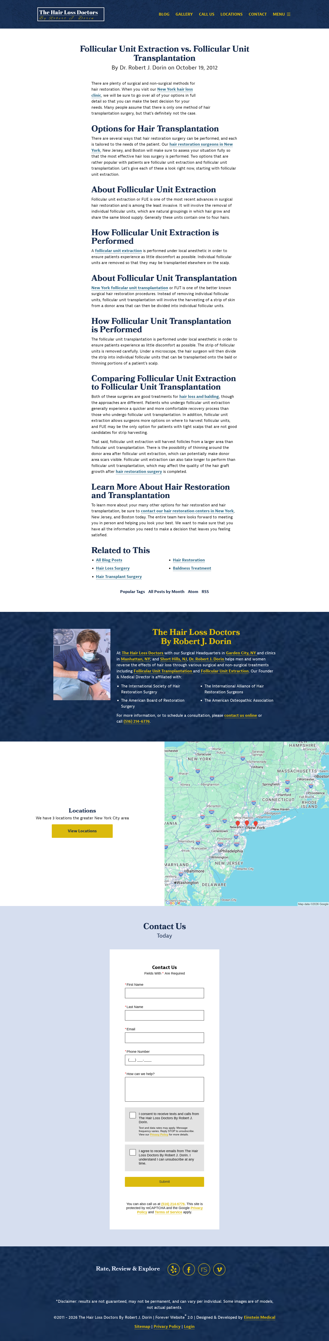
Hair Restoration (189, 560)
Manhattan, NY (135, 659)
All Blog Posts (109, 560)
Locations (231, 14)
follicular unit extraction (118, 250)
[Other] (174, 1269)
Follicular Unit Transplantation (163, 671)
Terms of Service (168, 1212)
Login (189, 1326)
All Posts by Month (166, 591)
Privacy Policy (159, 1134)
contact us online (240, 715)
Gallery (184, 14)
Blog (164, 14)
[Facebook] (189, 1269)
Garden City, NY (241, 653)
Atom (193, 591)
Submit (164, 1182)
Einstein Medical (259, 1317)
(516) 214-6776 (173, 1204)
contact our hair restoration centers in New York (187, 510)
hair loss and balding (199, 396)
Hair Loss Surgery (113, 568)
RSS (205, 591)
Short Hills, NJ (173, 659)
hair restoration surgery (139, 471)
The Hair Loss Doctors (143, 653)
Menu (279, 14)
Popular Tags (132, 591)
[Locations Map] (246, 823)
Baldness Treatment (192, 568)
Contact (258, 14)
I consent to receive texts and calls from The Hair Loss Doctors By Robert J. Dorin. (169, 1124)
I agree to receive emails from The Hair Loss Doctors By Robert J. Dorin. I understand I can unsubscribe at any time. (168, 1157)
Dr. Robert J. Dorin (207, 659)
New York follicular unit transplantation (129, 287)
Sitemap (142, 1326)
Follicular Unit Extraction (225, 671)
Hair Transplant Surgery (119, 576)
